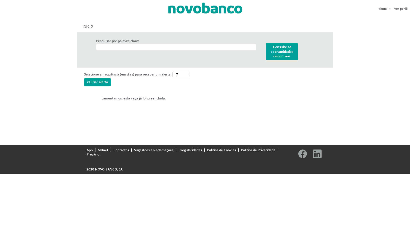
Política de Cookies (221, 150)
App (90, 150)
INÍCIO (88, 26)
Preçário (93, 154)
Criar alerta (99, 82)
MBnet (103, 150)
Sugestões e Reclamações (153, 150)
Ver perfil (401, 9)
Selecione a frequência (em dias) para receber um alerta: (127, 74)
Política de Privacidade (258, 150)
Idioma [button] (383, 9)
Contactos (121, 150)
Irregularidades (190, 150)
